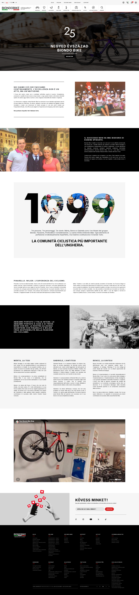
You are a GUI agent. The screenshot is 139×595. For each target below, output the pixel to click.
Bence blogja (36, 545)
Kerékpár (66, 538)
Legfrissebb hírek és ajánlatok (39, 549)
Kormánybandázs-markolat (70, 571)
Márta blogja (35, 543)
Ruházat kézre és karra (54, 573)
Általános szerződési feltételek (84, 546)
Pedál (65, 577)
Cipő (49, 570)
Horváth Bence (52, 545)
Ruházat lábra (52, 574)
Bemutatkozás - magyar (54, 538)
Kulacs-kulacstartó (84, 565)
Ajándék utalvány (99, 574)
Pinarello (82, 538)
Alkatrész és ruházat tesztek (39, 542)
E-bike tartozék (83, 571)
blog (52, 2)
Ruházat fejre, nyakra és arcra (55, 571)
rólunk (59, 2)
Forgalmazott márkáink (53, 549)
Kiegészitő (66, 542)
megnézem (69, 56)
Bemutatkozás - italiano (54, 540)
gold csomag (114, 539)
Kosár (81, 573)
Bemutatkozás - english (54, 539)
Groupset (66, 576)
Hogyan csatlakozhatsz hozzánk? (54, 555)
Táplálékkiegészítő (100, 576)
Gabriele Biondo (52, 548)
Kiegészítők (98, 543)
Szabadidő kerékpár (37, 570)
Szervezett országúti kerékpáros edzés (116, 578)
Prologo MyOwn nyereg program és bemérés (117, 584)
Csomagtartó (83, 574)
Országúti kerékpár (37, 565)
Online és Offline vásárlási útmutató (86, 549)
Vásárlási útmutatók (37, 551)
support (86, 2)
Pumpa (97, 568)
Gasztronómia (36, 548)
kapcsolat (77, 2)
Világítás (82, 568)
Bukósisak (51, 568)
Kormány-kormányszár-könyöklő (69, 569)
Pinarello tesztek (36, 539)
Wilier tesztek (36, 540)
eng (3, 2)
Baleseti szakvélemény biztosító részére (117, 575)
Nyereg (65, 574)
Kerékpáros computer (84, 570)
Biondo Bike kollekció (116, 586)
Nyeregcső (66, 573)
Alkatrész (66, 540)
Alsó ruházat (51, 567)
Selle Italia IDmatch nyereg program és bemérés (117, 581)
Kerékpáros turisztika (116, 570)
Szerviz (113, 573)
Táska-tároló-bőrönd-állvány (86, 567)
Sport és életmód (36, 546)
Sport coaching (115, 568)
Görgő (97, 565)
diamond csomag (115, 542)
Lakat (97, 570)
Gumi (65, 567)
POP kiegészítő (99, 573)
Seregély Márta (52, 546)
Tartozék (98, 542)
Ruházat (66, 539)
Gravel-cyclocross (37, 567)
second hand (67, 2)
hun (7, 2)
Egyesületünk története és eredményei (54, 552)
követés (109, 509)
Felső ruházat (52, 565)
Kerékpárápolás (99, 571)
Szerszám (98, 567)
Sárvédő (82, 577)
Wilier (81, 539)
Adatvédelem (83, 543)
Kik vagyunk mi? (83, 542)
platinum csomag (115, 540)
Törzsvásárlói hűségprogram (118, 587)
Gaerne (81, 540)
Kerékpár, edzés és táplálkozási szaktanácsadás (118, 566)
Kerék (65, 565)
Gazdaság (35, 538)
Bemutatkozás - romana (54, 542)
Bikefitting (114, 571)
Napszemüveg (52, 577)
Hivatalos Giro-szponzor (54, 543)
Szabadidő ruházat (53, 576)
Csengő (81, 576)
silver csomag (115, 538)
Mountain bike (36, 568)
